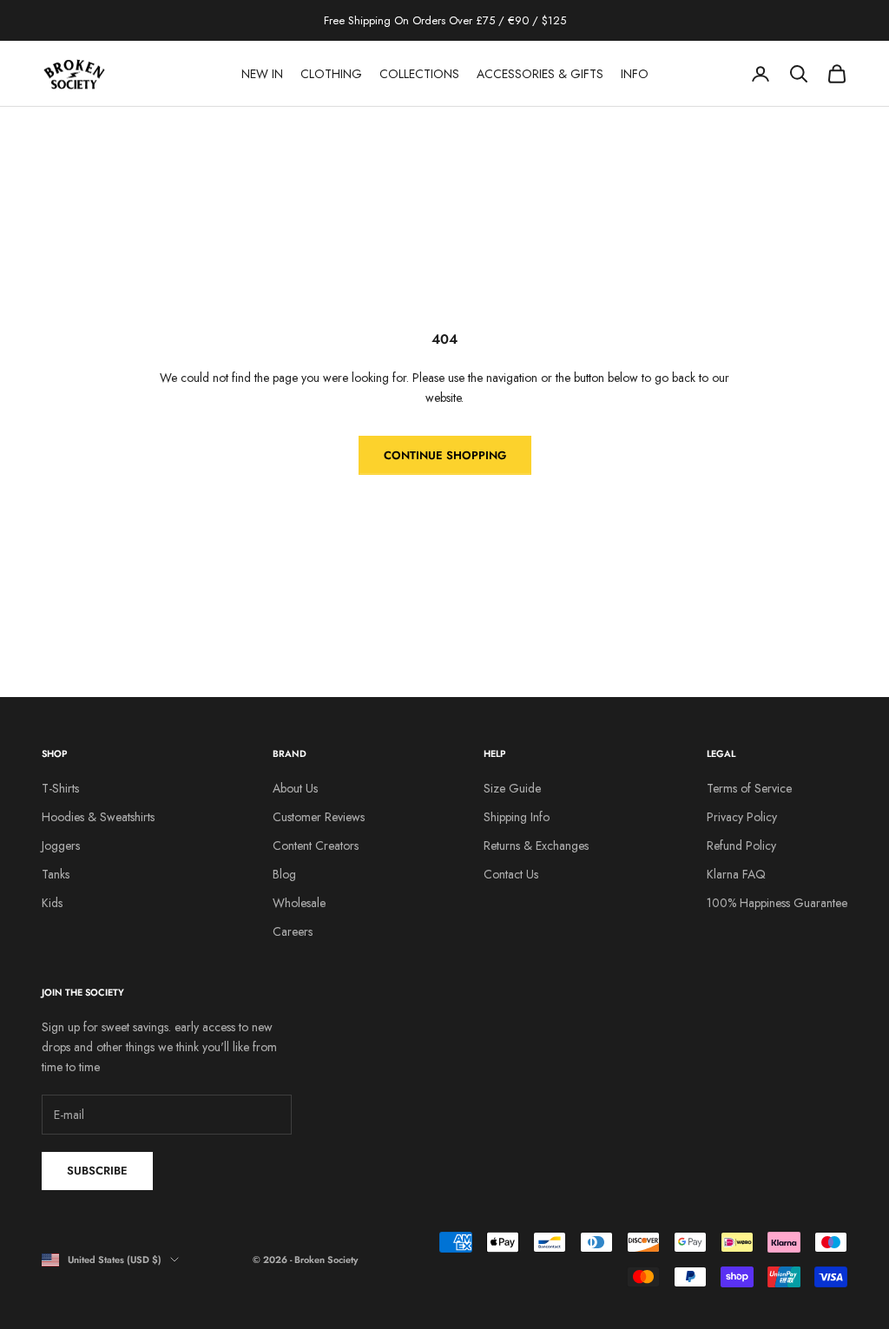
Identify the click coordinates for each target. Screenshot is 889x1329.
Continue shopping (445, 455)
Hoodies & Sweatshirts (98, 817)
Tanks (55, 874)
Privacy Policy (742, 817)
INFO (635, 73)
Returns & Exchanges (536, 845)
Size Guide (512, 788)
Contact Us (511, 874)
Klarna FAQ (736, 874)
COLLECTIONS (419, 73)
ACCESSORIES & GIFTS (540, 73)
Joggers (61, 845)
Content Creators (316, 845)
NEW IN (262, 73)
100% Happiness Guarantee (777, 902)
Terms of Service (749, 788)
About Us (295, 788)
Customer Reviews (319, 817)
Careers (293, 931)
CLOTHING (331, 73)
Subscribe (97, 1170)
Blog (284, 874)
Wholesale (299, 902)
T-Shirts (60, 788)
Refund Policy (741, 845)
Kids (52, 902)
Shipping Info (517, 817)
